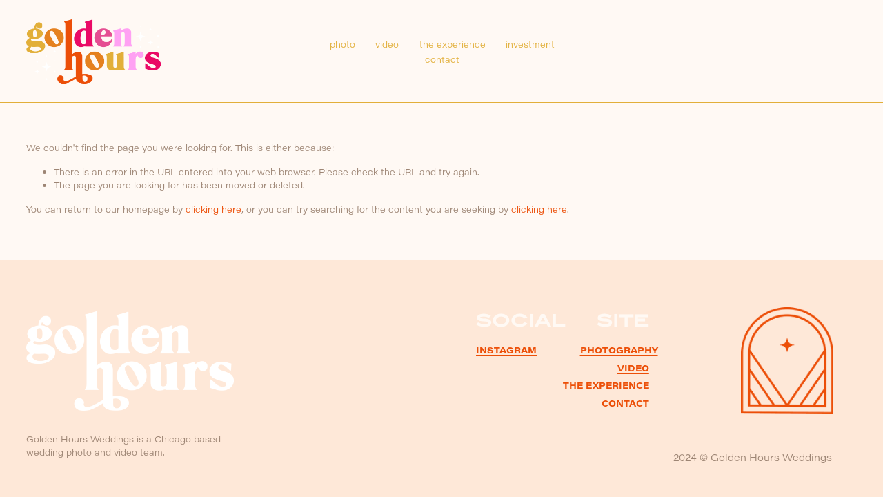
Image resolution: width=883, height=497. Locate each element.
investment (530, 44)
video (387, 44)
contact (442, 59)
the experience (452, 44)
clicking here (213, 209)
